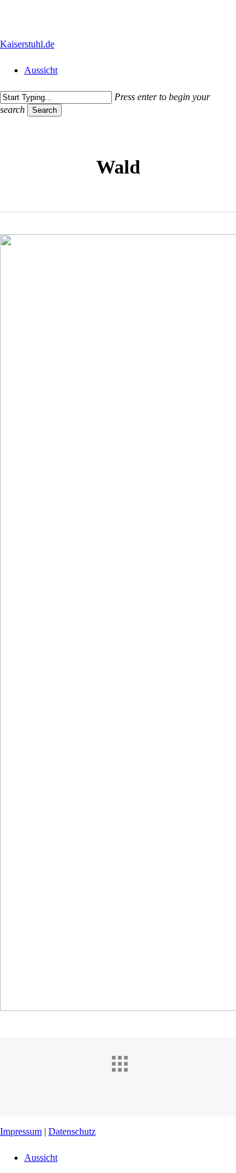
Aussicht (40, 1157)
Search (44, 110)
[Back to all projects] (130, 1074)
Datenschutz (72, 1131)
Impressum (21, 1131)
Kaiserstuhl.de (27, 44)
